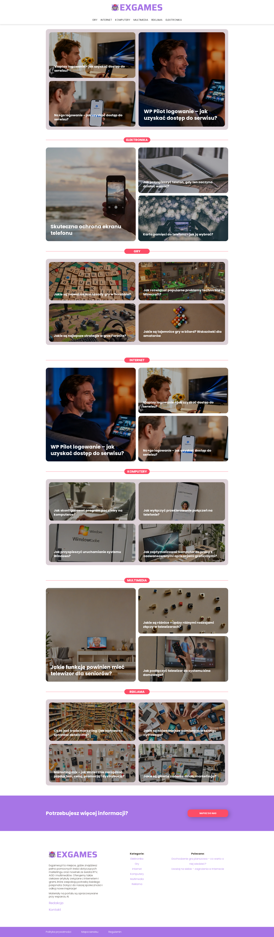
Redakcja (56, 903)
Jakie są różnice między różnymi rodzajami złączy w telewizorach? (178, 625)
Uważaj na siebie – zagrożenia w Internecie (197, 869)
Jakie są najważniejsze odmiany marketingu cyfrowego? (179, 733)
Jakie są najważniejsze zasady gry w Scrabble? (92, 294)
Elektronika (174, 20)
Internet (106, 20)
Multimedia (141, 20)
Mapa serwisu (89, 932)
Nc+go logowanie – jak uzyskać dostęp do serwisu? (88, 117)
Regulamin (114, 932)
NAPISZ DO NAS (207, 813)
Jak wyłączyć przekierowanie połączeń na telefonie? (177, 512)
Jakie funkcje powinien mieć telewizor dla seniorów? (87, 670)
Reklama (157, 20)
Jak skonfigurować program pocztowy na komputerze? (88, 512)
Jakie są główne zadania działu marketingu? (179, 776)
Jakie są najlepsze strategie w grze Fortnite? (90, 336)
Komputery (122, 20)
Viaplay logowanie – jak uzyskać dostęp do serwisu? (89, 68)
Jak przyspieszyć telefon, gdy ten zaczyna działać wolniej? (177, 184)
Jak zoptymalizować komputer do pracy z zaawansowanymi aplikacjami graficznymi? (180, 554)
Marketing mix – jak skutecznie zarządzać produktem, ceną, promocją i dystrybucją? (89, 774)
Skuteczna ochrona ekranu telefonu (86, 229)
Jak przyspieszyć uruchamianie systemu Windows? (87, 554)
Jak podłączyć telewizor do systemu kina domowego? (176, 673)
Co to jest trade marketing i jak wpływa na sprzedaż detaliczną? (88, 733)
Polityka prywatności (58, 932)
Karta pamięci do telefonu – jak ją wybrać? (178, 234)
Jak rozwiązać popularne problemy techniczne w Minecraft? (183, 292)
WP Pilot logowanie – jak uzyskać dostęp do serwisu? (180, 114)
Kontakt (55, 910)
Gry (95, 20)
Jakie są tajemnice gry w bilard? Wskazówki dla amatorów (182, 334)
